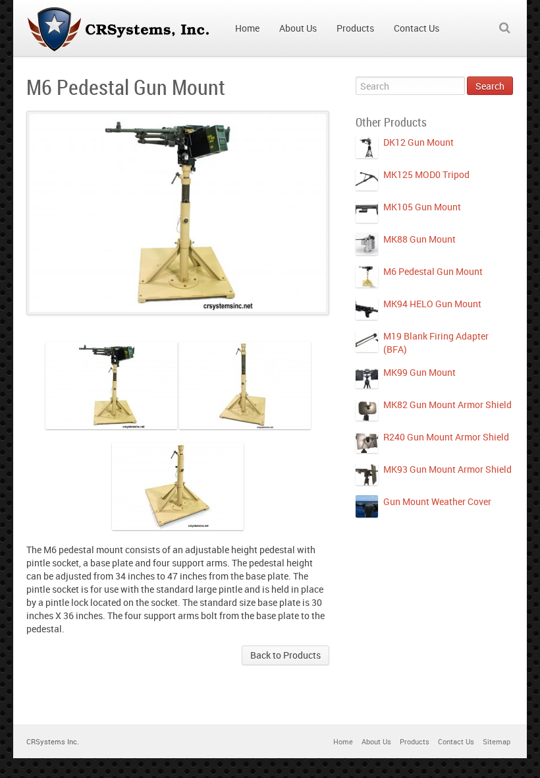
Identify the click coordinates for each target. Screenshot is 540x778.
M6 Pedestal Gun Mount (433, 271)
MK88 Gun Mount (419, 239)
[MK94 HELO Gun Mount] (367, 308)
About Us (376, 741)
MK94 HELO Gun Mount (432, 303)
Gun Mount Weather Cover (437, 501)
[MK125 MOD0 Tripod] (367, 179)
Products (414, 741)
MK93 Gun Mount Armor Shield (447, 469)
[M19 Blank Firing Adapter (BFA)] (367, 341)
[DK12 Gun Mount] (367, 147)
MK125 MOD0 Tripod (426, 174)
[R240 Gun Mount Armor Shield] (367, 442)
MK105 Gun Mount (422, 206)
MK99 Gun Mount (419, 372)
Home (343, 741)
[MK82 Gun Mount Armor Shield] (367, 409)
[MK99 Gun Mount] (367, 377)
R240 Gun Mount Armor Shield (446, 437)
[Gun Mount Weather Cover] (367, 506)
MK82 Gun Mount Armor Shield (447, 404)
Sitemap (496, 741)
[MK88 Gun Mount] (367, 244)
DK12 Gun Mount (418, 142)
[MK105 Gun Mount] (367, 211)
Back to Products (285, 655)
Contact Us (456, 741)
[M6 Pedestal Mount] (111, 385)
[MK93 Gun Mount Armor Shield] (367, 474)
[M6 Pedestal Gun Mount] (367, 276)
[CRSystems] (120, 28)
